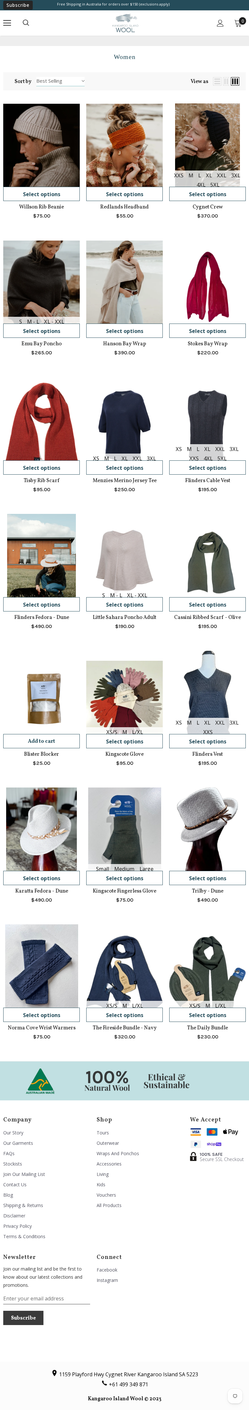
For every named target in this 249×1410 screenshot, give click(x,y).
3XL (235, 175)
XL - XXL (54, 321)
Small (102, 868)
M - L (33, 321)
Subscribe (18, 5)
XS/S (111, 732)
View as (199, 81)
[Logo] (125, 23)
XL (209, 175)
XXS (179, 175)
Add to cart (41, 741)
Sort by (23, 81)
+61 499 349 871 (128, 1384)
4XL (201, 184)
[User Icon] (220, 23)
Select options (41, 194)
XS (96, 458)
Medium (124, 868)
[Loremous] (40, 1080)
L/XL (137, 732)
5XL (214, 184)
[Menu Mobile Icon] (7, 23)
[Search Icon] (26, 23)
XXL (221, 175)
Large (146, 868)
